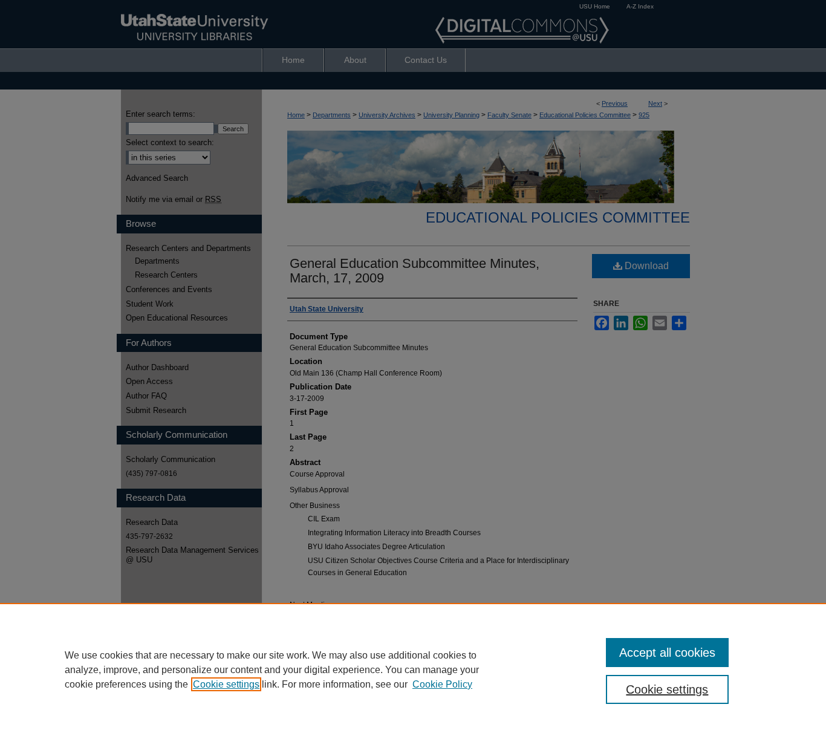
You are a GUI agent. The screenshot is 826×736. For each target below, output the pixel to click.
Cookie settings (226, 684)
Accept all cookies (667, 652)
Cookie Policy (442, 684)
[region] (413, 669)
